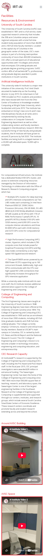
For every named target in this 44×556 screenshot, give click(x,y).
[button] (4, 161)
